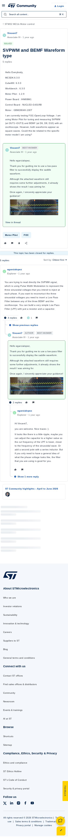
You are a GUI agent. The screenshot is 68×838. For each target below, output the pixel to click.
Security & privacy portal (16, 788)
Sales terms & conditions (28, 821)
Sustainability (10, 615)
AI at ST (7, 718)
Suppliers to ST (11, 640)
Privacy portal (23, 825)
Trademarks (51, 821)
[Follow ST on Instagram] (18, 803)
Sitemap (7, 745)
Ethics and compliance (15, 762)
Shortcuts (8, 736)
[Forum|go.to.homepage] (22, 6)
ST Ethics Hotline (12, 771)
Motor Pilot (11, 235)
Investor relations (12, 606)
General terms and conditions (19, 658)
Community (9, 693)
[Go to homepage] (10, 579)
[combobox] (34, 14)
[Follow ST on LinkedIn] (11, 803)
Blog (5, 649)
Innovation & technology (16, 623)
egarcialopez (14, 269)
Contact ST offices (13, 675)
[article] (34, 294)
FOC (26, 235)
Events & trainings (13, 710)
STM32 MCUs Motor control (20, 24)
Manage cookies (43, 825)
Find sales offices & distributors (20, 684)
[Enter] (5, 14)
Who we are (9, 597)
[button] (3, 6)
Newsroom (9, 701)
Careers (7, 632)
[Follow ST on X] (5, 804)
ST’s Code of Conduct (15, 780)
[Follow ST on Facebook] (25, 803)
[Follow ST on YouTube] (32, 803)
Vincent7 (12, 33)
